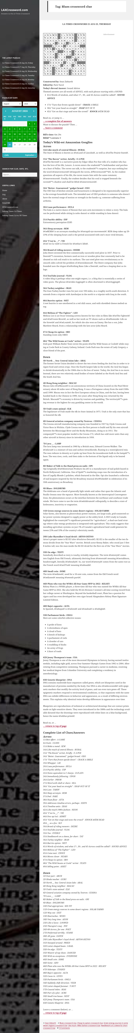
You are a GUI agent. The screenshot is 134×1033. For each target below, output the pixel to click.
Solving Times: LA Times (12, 211)
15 (30, 134)
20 (20, 139)
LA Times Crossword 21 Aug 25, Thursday (86, 24)
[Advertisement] (19, 36)
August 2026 (20, 110)
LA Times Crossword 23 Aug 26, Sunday (18, 84)
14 (25, 134)
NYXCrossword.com (10, 207)
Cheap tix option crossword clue (90, 1023)
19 (15, 139)
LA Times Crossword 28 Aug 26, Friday (17, 63)
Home (4, 190)
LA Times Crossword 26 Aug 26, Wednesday (19, 71)
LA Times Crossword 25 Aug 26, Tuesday (18, 75)
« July (6, 155)
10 (5, 134)
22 (30, 139)
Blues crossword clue (68, 1023)
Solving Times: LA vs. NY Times (14, 215)
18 (10, 139)
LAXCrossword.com (14, 10)
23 (34, 139)
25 (10, 144)
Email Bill (6, 203)
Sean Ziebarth (50, 1023)
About (4, 199)
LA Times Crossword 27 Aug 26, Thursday (18, 67)
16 (34, 134)
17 (5, 139)
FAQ (4, 194)
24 (5, 144)
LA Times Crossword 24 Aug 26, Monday (18, 79)
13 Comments (64, 1028)
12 (15, 134)
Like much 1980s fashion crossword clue (84, 1025)
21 (25, 139)
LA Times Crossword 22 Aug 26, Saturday (18, 88)
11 (10, 134)
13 (20, 134)
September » (30, 155)
